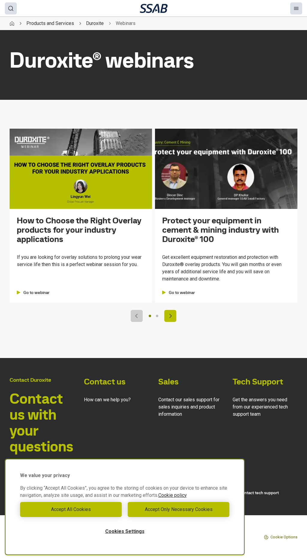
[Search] (11, 8)
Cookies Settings (125, 531)
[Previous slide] (137, 316)
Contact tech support (259, 492)
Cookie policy (172, 495)
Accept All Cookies (71, 509)
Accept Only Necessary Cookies (179, 509)
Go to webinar (36, 292)
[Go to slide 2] (157, 316)
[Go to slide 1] (150, 316)
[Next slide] (170, 316)
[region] (125, 507)
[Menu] (296, 8)
